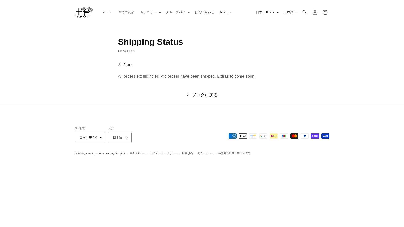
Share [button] (127, 64)
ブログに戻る (205, 94)
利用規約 (187, 153)
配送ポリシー (206, 153)
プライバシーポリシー (163, 153)
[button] (150, 12)
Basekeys (92, 153)
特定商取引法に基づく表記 (234, 153)
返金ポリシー (138, 153)
